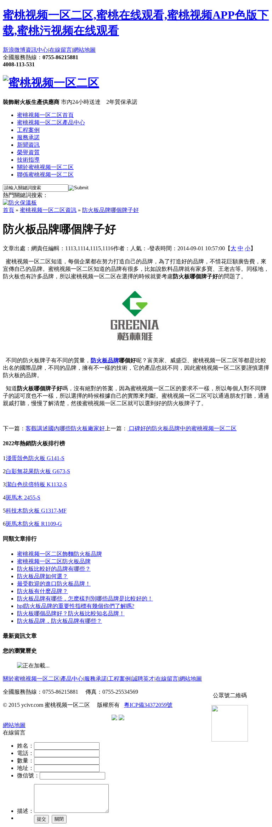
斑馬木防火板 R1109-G (34, 524)
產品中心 (72, 679)
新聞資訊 (28, 145)
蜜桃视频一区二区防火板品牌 (54, 561)
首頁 (8, 210)
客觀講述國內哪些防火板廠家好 (65, 428)
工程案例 (28, 130)
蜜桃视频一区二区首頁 (45, 115)
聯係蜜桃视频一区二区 (45, 175)
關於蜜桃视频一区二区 (45, 167)
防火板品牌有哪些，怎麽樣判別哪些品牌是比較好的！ (85, 599)
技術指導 (28, 160)
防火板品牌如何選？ (42, 576)
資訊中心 (37, 50)
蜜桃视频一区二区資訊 (48, 210)
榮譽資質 (28, 152)
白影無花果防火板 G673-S (38, 471)
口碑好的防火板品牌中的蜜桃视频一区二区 (182, 428)
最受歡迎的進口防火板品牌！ (54, 584)
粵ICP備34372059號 (148, 705)
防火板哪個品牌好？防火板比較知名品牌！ (71, 613)
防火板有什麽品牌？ (42, 591)
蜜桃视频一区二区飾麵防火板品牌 (59, 554)
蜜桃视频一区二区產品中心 (51, 122)
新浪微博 (14, 50)
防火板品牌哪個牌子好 (110, 210)
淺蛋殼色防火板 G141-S (35, 458)
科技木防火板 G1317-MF (36, 511)
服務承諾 (28, 137)
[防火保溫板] (20, 203)
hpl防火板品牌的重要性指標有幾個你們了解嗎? (75, 606)
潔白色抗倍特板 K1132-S (36, 484)
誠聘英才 (143, 679)
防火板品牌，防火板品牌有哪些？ (59, 621)
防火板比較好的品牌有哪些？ (54, 569)
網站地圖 (84, 50)
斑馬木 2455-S (23, 497)
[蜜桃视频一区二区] (51, 82)
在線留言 (60, 50)
